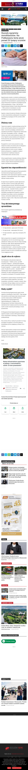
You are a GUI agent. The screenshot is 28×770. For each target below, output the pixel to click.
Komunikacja (6, 563)
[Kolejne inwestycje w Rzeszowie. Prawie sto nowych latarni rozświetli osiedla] (14, 691)
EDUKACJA (10, 27)
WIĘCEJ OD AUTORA (8, 463)
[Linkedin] (12, 45)
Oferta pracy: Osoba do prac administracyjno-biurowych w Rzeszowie (16, 482)
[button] (2, 9)
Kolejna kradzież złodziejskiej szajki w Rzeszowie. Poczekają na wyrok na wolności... (17, 590)
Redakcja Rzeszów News (8, 42)
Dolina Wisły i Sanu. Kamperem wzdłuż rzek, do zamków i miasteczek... (13, 626)
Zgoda (9, 768)
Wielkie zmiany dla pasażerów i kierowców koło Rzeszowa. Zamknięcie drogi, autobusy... (20, 578)
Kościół (3, 477)
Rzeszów (19, 29)
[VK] (18, 45)
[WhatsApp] (9, 45)
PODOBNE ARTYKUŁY (8, 461)
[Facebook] (2, 45)
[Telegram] (15, 45)
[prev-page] (2, 487)
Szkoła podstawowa (5, 30)
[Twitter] (5, 45)
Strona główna (4, 27)
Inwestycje (3, 699)
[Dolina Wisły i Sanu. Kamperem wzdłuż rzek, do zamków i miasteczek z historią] (14, 615)
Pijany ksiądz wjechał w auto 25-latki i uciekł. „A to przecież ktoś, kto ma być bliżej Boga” (17, 475)
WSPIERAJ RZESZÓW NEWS (10, 635)
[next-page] (4, 487)
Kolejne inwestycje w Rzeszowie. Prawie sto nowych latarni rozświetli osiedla (13, 702)
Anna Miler (3, 705)
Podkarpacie (11, 29)
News (7, 29)
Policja (4, 585)
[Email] (21, 45)
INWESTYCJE (6, 679)
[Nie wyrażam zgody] (26, 763)
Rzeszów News (4, 559)
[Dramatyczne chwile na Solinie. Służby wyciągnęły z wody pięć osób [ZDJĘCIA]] (4, 597)
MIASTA (15, 29)
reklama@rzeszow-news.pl (17, 753)
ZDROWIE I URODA (7, 603)
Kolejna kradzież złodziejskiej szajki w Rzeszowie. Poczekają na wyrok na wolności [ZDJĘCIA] (18, 469)
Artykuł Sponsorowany (5, 629)
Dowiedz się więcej (17, 768)
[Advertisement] (14, 433)
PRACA (4, 539)
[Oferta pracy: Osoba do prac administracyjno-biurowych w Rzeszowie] (4, 482)
